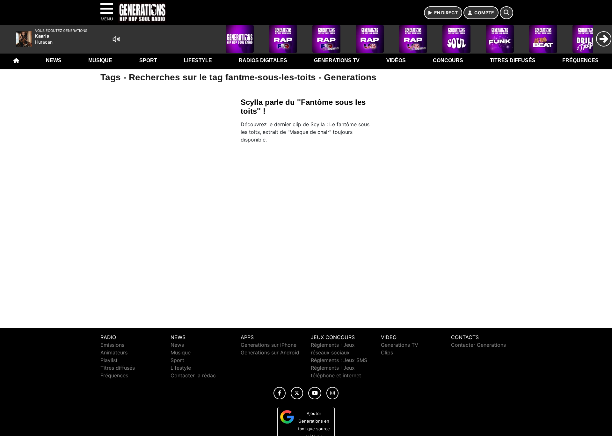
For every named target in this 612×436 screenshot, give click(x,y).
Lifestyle (198, 60)
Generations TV (337, 60)
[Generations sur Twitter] (297, 393)
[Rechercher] (506, 12)
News (54, 60)
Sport (148, 60)
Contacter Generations (478, 345)
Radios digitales (263, 60)
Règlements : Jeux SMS (339, 360)
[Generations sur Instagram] (332, 393)
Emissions (112, 345)
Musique (100, 60)
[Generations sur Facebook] (279, 393)
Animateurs (113, 352)
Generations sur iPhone (268, 345)
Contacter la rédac (193, 375)
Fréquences (580, 60)
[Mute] (116, 39)
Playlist (109, 360)
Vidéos (396, 60)
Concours (448, 60)
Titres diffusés (513, 60)
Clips (387, 352)
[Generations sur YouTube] (314, 393)
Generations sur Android (270, 352)
